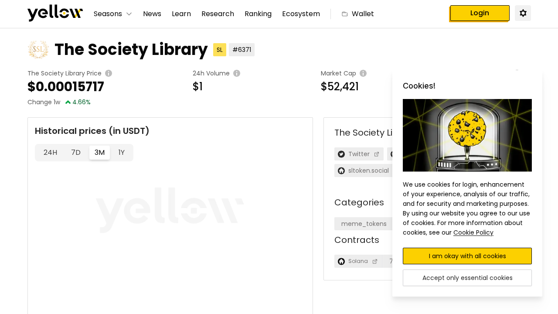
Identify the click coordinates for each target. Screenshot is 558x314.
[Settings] (522, 12)
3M (100, 152)
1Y (122, 152)
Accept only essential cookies (467, 277)
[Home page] (55, 14)
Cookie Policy (473, 232)
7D (76, 152)
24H (50, 152)
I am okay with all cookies (467, 256)
